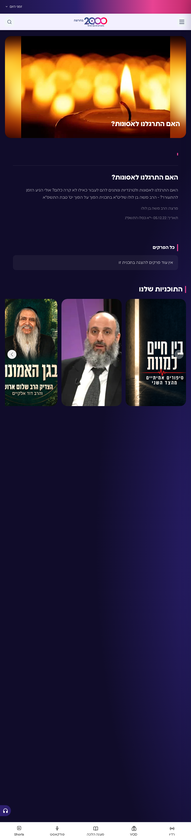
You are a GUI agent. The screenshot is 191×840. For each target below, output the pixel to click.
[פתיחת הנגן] (5, 810)
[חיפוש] (9, 22)
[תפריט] (182, 22)
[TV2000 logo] (96, 22)
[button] (11, 354)
